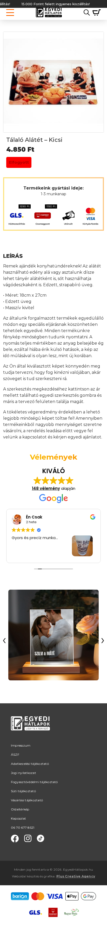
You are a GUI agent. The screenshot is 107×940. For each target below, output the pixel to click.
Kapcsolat (18, 818)
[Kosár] (95, 12)
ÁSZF (15, 754)
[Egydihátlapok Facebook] (15, 839)
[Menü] (10, 12)
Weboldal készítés (25, 876)
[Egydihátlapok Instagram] (27, 839)
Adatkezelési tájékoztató (30, 764)
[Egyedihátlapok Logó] (49, 12)
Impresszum (20, 745)
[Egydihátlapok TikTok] (40, 839)
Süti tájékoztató (23, 791)
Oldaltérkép (20, 809)
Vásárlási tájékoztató (27, 800)
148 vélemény (46, 488)
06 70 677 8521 (22, 827)
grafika (49, 876)
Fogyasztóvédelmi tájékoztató (34, 782)
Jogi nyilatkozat (23, 773)
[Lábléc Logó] (30, 729)
